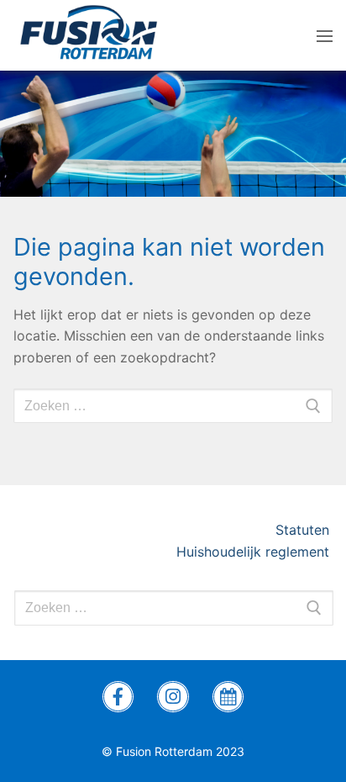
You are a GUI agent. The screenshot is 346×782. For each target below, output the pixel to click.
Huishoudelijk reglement (254, 551)
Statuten (304, 529)
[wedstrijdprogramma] (228, 697)
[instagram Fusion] (173, 697)
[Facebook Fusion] (118, 697)
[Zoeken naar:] (173, 608)
